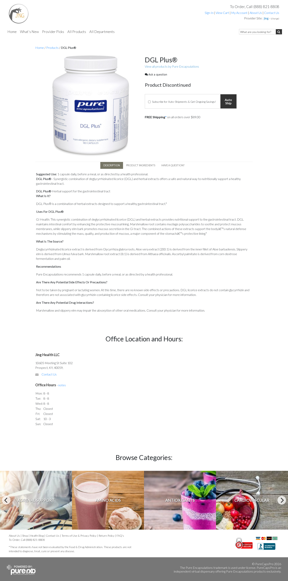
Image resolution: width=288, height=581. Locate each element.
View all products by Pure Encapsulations (172, 66)
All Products (76, 31)
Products (52, 47)
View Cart (223, 13)
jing (266, 18)
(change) (275, 18)
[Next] (281, 500)
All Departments (102, 31)
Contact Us (271, 13)
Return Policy (106, 535)
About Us (256, 13)
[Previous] (6, 500)
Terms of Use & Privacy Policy (79, 535)
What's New (29, 31)
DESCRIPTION (111, 165)
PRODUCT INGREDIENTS (140, 165)
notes (62, 385)
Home (12, 31)
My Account (239, 13)
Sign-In (209, 13)
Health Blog (37, 535)
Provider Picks (53, 31)
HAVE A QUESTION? (173, 165)
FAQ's (120, 535)
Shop (25, 535)
